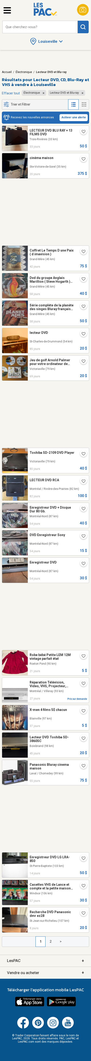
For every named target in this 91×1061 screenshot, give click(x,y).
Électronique (24, 72)
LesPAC (45, 960)
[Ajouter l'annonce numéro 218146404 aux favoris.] (81, 711)
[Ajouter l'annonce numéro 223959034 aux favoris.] (81, 536)
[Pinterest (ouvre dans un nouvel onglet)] (38, 1027)
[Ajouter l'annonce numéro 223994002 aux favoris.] (81, 564)
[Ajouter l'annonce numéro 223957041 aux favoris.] (81, 509)
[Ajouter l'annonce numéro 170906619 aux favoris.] (81, 159)
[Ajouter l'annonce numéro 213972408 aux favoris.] (81, 454)
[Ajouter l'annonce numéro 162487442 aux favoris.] (81, 481)
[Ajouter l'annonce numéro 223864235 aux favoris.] (81, 766)
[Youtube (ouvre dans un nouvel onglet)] (67, 1027)
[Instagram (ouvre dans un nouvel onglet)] (53, 1027)
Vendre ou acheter (45, 972)
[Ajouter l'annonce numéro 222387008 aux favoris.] (81, 858)
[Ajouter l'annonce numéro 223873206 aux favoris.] (81, 306)
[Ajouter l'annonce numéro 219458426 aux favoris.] (81, 913)
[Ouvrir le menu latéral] (7, 10)
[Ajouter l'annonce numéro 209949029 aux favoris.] (81, 334)
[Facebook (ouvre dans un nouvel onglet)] (23, 1027)
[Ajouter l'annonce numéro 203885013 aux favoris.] (81, 252)
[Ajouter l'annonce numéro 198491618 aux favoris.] (81, 886)
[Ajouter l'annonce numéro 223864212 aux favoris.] (81, 279)
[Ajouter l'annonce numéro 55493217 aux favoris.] (81, 684)
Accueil (7, 72)
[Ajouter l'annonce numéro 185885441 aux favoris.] (81, 361)
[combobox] (40, 27)
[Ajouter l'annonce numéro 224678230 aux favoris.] (81, 132)
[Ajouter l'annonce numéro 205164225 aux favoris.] (81, 656)
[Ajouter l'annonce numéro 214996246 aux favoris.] (81, 738)
